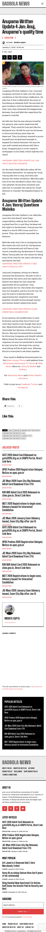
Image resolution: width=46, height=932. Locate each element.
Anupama (17, 430)
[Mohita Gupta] (4, 42)
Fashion (23, 369)
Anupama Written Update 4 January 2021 (17, 435)
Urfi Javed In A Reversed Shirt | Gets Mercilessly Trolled (18, 864)
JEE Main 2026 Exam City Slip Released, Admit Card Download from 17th (21, 482)
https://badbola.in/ (10, 622)
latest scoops (12, 360)
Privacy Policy (27, 917)
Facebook (25, 384)
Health (33, 366)
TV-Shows (31, 363)
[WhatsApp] (20, 57)
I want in (21, 911)
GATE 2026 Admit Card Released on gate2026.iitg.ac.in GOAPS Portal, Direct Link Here (22, 458)
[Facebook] (4, 57)
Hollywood (19, 363)
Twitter (34, 384)
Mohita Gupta (20, 42)
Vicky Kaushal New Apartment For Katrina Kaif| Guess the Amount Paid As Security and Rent (22, 885)
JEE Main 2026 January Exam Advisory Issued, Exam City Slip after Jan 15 (21, 520)
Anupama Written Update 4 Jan (14, 433)
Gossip (4, 869)
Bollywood (8, 363)
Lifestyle (25, 366)
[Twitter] (9, 57)
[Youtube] (22, 808)
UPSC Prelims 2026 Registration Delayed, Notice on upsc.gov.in (22, 471)
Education (6, 465)
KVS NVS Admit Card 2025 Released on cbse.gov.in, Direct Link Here (21, 494)
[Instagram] (10, 808)
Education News (15, 375)
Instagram (23, 387)
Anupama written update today (14, 438)
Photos (22, 360)
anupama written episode (31, 430)
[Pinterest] (15, 57)
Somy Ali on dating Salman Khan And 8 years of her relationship (22, 874)
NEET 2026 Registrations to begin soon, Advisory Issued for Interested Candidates (22, 507)
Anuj (10, 430)
